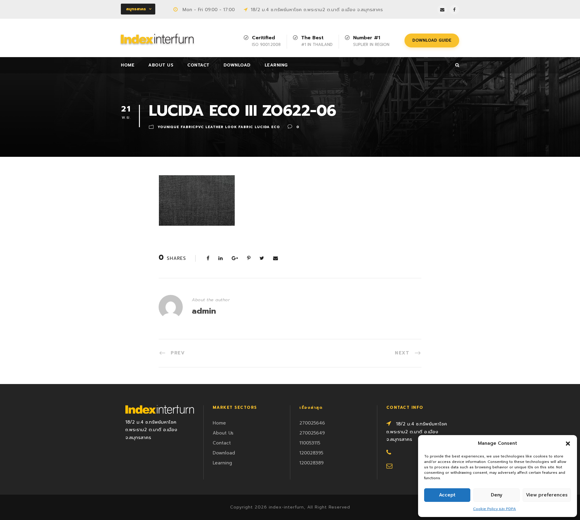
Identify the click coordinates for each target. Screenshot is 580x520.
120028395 (311, 453)
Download (237, 65)
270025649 (312, 433)
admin (204, 311)
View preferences (547, 495)
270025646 (312, 423)
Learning (276, 65)
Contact (198, 65)
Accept (447, 495)
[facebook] (454, 10)
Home (127, 65)
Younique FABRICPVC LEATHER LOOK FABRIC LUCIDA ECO (219, 127)
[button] (568, 444)
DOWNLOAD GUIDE (431, 40)
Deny (496, 495)
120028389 (311, 463)
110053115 (309, 443)
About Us (160, 65)
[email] (442, 10)
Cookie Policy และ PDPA (494, 509)
